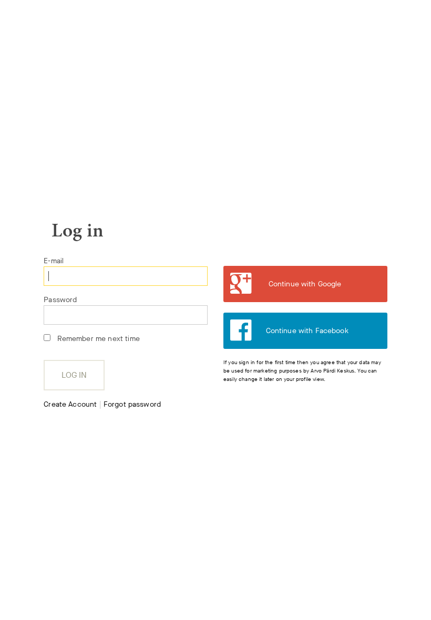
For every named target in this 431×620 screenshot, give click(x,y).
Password (60, 300)
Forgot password (132, 404)
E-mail (54, 261)
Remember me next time (98, 339)
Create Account (70, 404)
